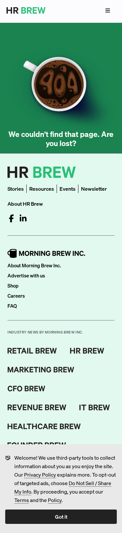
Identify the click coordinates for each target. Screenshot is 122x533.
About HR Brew (25, 203)
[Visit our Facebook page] (11, 218)
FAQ (12, 306)
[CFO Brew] (26, 389)
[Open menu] (107, 10)
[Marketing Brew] (40, 370)
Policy (54, 499)
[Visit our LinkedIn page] (23, 218)
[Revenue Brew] (36, 407)
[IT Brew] (94, 407)
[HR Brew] (87, 351)
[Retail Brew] (32, 351)
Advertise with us (26, 275)
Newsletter (94, 188)
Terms (21, 499)
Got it (61, 516)
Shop (13, 285)
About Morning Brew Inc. (34, 265)
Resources (41, 188)
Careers (16, 295)
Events (67, 188)
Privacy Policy (40, 474)
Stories (15, 188)
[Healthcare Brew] (44, 426)
